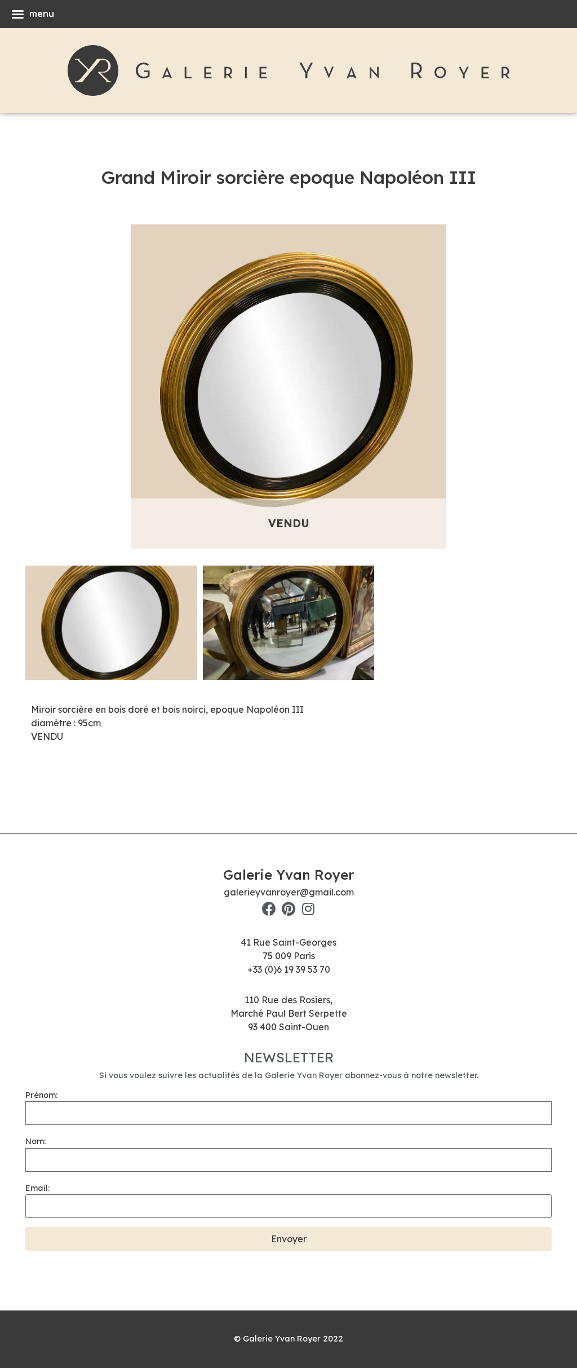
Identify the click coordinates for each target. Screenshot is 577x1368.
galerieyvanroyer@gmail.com (289, 892)
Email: (37, 1188)
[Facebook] (269, 909)
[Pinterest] (289, 909)
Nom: (35, 1141)
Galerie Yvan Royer (288, 874)
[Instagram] (308, 909)
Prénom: (41, 1095)
